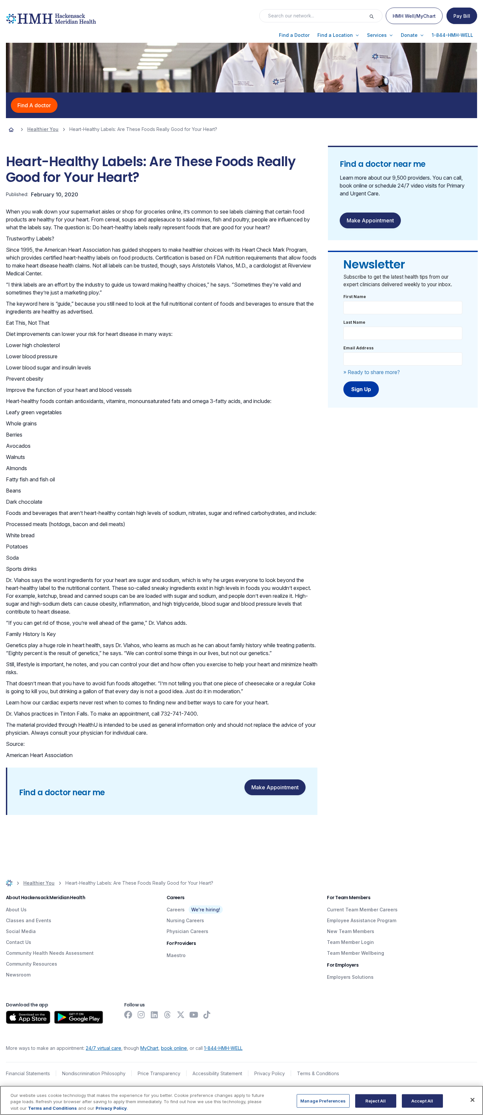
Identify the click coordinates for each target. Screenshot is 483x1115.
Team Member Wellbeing (355, 953)
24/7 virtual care (103, 1048)
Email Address (358, 347)
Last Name (354, 322)
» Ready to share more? (371, 372)
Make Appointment (275, 787)
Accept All (422, 1100)
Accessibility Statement (217, 1073)
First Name (354, 296)
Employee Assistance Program (361, 920)
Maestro (176, 955)
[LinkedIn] (154, 1015)
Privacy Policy (269, 1073)
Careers (176, 909)
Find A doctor (34, 105)
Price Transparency (159, 1073)
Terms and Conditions (52, 1108)
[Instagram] (141, 1015)
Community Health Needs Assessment (50, 953)
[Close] (472, 1100)
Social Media (21, 931)
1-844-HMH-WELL (223, 1048)
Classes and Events (28, 920)
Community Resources (31, 964)
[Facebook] (128, 1015)
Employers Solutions (350, 977)
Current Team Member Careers (362, 909)
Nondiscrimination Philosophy (94, 1073)
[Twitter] (181, 1015)
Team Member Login (350, 942)
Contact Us (18, 942)
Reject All (375, 1100)
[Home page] (11, 129)
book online (174, 1048)
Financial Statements (28, 1073)
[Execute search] (375, 15)
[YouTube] (194, 1015)
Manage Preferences (323, 1100)
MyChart (149, 1048)
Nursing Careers (185, 920)
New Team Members (350, 931)
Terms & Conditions (318, 1073)
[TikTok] (207, 1015)
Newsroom (18, 974)
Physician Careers (187, 931)
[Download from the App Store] (28, 1017)
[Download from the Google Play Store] (78, 1017)
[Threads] (168, 1015)
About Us (16, 909)
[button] (294, 35)
